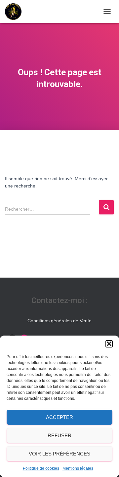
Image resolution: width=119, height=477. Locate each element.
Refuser (59, 435)
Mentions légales (77, 468)
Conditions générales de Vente (59, 320)
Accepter (59, 417)
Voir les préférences (59, 453)
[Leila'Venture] (15, 11)
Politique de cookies (41, 468)
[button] (109, 344)
